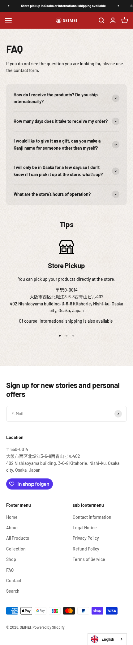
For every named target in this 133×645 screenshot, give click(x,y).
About (12, 527)
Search (12, 591)
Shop (11, 559)
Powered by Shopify (48, 627)
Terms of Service (89, 559)
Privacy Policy (86, 538)
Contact (13, 580)
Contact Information (92, 517)
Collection (16, 548)
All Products (17, 538)
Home (12, 517)
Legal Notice (85, 527)
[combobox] (107, 639)
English (107, 639)
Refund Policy (86, 548)
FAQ (10, 570)
